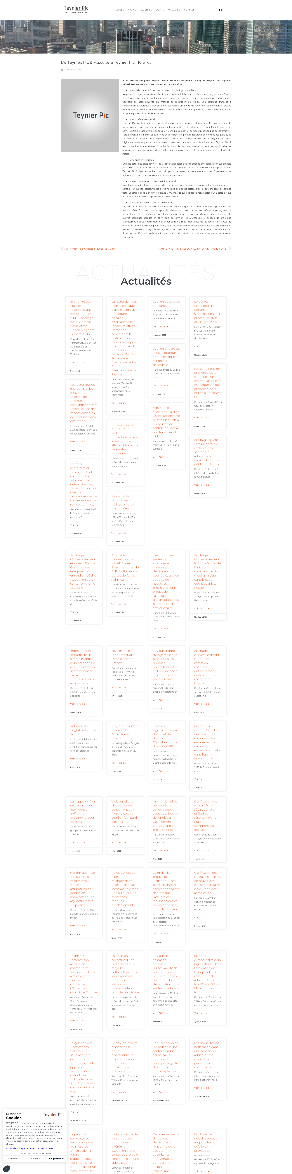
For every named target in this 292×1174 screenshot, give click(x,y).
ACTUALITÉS (174, 10)
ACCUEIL (119, 10)
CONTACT (189, 10)
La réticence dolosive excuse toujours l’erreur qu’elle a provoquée (206, 1142)
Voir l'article (77, 362)
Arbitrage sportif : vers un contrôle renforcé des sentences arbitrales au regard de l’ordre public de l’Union (206, 452)
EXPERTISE (146, 10)
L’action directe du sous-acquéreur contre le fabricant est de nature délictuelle (166, 356)
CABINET (132, 10)
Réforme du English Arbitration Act (83, 730)
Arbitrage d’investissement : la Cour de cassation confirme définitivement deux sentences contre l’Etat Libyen (207, 667)
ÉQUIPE (160, 10)
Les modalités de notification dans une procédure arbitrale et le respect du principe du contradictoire (206, 1055)
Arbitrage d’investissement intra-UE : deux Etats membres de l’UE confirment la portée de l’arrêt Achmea (125, 567)
